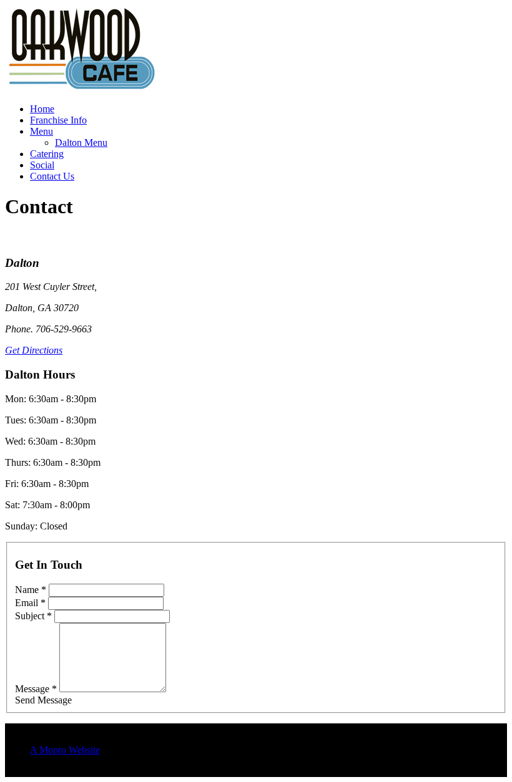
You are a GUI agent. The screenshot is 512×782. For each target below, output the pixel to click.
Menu (41, 131)
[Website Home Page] (82, 90)
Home (42, 109)
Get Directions (33, 350)
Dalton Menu (81, 142)
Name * (30, 589)
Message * (36, 688)
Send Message (43, 700)
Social (42, 165)
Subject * (33, 616)
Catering (47, 153)
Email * (30, 602)
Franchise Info (58, 120)
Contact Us (52, 176)
